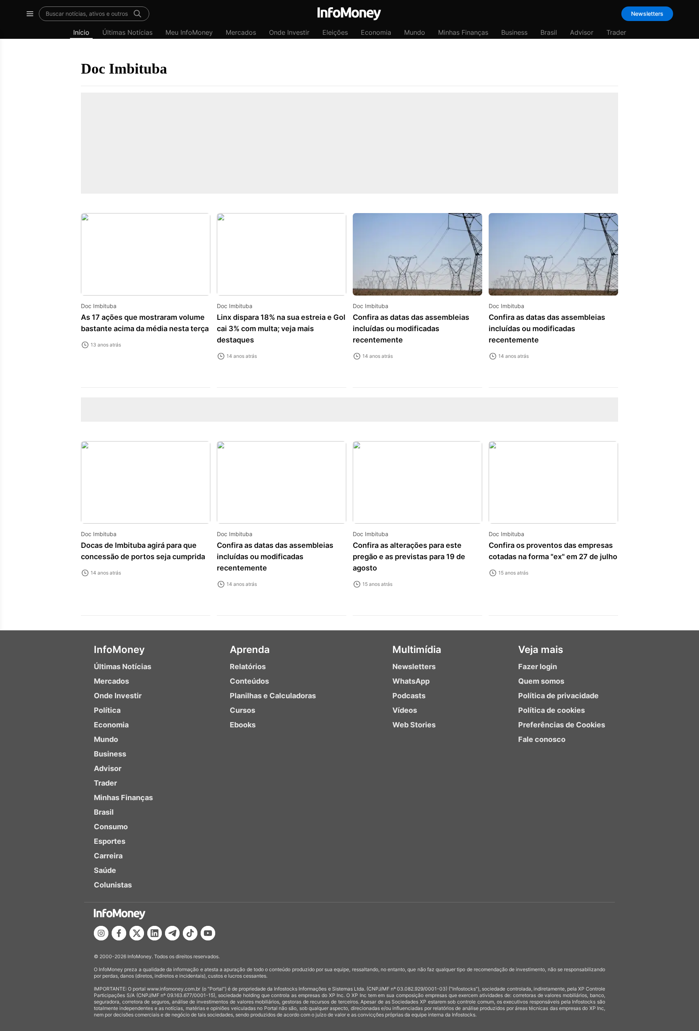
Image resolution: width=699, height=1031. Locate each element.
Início (81, 32)
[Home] (349, 13)
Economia (376, 32)
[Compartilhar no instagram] (101, 933)
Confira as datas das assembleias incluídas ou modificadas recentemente (411, 328)
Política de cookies (551, 710)
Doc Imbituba (124, 69)
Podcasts (409, 695)
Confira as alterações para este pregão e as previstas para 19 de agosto (409, 556)
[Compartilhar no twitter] (136, 933)
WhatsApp (411, 681)
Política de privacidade (558, 695)
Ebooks (243, 724)
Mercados (241, 32)
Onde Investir (289, 32)
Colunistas (113, 885)
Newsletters (647, 13)
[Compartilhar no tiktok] (190, 933)
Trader (616, 32)
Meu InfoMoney (189, 32)
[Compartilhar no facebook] (119, 933)
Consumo (111, 826)
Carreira (108, 855)
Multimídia (416, 649)
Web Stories (414, 724)
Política (107, 710)
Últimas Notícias (127, 32)
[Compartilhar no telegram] (172, 933)
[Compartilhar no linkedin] (154, 933)
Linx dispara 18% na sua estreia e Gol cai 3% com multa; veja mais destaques (281, 328)
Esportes (109, 841)
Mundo (414, 32)
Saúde (105, 870)
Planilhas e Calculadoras (273, 695)
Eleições (335, 32)
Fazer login (537, 666)
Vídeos (404, 710)
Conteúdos (249, 681)
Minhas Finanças (463, 32)
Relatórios (248, 666)
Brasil (548, 32)
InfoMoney (119, 649)
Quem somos (541, 681)
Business (514, 32)
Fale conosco (542, 739)
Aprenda (250, 649)
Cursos (242, 710)
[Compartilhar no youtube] (208, 933)
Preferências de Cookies (561, 724)
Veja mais (540, 649)
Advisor (581, 32)
